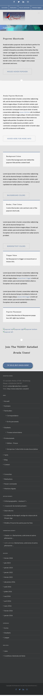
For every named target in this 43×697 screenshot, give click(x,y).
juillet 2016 (8, 591)
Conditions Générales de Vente (14, 656)
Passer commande (10, 484)
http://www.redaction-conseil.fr (18, 389)
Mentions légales (10, 488)
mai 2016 (7, 596)
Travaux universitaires (14, 432)
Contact (7, 464)
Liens (6, 651)
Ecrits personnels (13, 421)
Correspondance (12, 415)
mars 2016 (8, 606)
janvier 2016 (8, 615)
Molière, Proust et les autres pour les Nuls (18, 523)
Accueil (6, 401)
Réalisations (8, 479)
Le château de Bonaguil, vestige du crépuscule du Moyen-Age (20, 516)
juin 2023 (7, 563)
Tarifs (6, 455)
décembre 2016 (9, 582)
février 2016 (8, 611)
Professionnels (9, 438)
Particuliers (8, 411)
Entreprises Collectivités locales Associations (22, 449)
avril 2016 (7, 601)
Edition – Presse (12, 443)
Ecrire (6, 628)
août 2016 (7, 587)
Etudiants (7, 427)
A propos (7, 406)
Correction (8, 474)
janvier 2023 (8, 568)
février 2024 (8, 558)
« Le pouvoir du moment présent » (15, 506)
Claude (6, 535)
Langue (6, 637)
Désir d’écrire (8, 511)
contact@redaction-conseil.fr (18, 386)
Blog (6, 460)
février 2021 (8, 577)
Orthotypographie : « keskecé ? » (15, 501)
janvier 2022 (8, 572)
